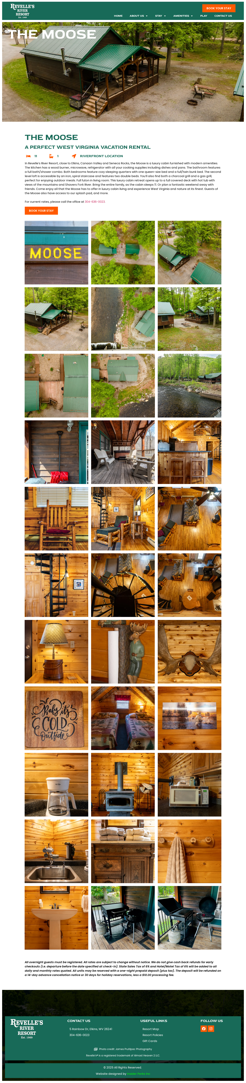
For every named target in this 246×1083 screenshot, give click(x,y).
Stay (158, 16)
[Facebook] (204, 1028)
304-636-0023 (95, 202)
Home (118, 16)
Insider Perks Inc (138, 1074)
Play (203, 16)
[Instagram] (211, 1028)
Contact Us (223, 16)
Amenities (181, 16)
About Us (137, 16)
